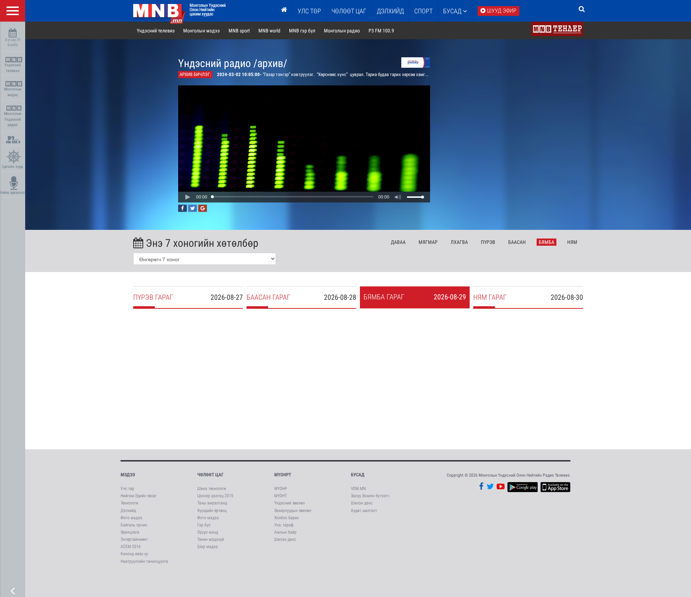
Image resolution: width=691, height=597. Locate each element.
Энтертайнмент (134, 539)
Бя (546, 242)
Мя (428, 242)
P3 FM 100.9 (381, 31)
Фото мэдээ (131, 517)
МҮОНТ (280, 495)
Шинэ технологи (211, 488)
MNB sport (239, 31)
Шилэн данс (285, 539)
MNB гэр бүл (302, 31)
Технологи (129, 502)
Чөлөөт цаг (210, 474)
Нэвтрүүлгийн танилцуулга (144, 561)
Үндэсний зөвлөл (289, 502)
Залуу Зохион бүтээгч (370, 495)
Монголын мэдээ (13, 92)
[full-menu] (12, 11)
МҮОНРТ (282, 474)
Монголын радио (342, 31)
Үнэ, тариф (284, 524)
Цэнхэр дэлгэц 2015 (215, 495)
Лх (459, 242)
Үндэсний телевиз (12, 68)
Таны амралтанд (212, 502)
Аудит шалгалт (364, 510)
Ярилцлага (130, 532)
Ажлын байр (285, 532)
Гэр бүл (204, 524)
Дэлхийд (390, 11)
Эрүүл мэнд (207, 532)
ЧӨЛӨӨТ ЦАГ (348, 11)
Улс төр (309, 11)
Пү (488, 242)
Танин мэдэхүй (210, 539)
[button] (187, 197)
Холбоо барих (286, 517)
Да (398, 242)
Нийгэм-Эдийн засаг (139, 495)
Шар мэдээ (207, 546)
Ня (572, 242)
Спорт (423, 11)
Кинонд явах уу (134, 553)
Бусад (453, 11)
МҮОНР (280, 488)
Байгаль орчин (134, 524)
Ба (517, 242)
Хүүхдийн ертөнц (212, 510)
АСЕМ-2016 (131, 546)
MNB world (269, 31)
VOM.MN (358, 488)
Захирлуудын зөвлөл (292, 510)
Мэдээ (128, 474)
